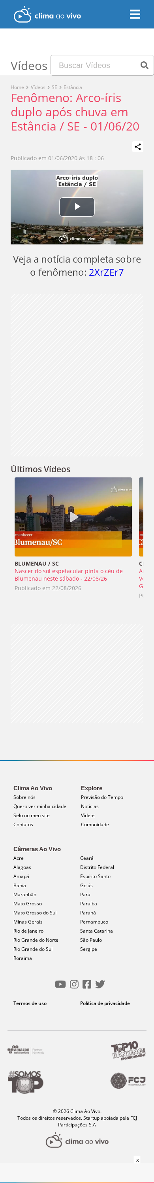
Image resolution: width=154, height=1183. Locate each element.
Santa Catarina (96, 930)
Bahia (19, 885)
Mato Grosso (27, 903)
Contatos (23, 824)
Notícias (90, 806)
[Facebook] (87, 987)
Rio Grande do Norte (35, 940)
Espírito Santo (95, 876)
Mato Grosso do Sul (34, 912)
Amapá (21, 876)
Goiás (86, 885)
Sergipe (88, 949)
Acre (18, 858)
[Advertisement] (77, 375)
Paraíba (88, 903)
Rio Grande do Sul (33, 949)
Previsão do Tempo (102, 797)
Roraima (22, 958)
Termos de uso (30, 1003)
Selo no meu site (31, 815)
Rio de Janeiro (28, 930)
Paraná (88, 912)
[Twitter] (100, 987)
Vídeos (88, 815)
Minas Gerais (28, 921)
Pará (85, 894)
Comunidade (95, 824)
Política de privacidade (105, 1003)
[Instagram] (74, 987)
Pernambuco (94, 921)
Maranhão (24, 894)
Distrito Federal (97, 867)
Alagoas (22, 867)
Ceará (87, 858)
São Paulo (91, 940)
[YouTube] (60, 987)
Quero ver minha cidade (39, 806)
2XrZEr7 (106, 271)
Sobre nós (24, 797)
